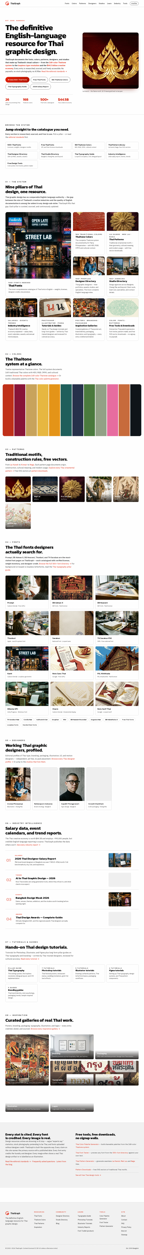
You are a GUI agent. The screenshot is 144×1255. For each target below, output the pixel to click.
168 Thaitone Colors (60, 79)
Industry (117, 3)
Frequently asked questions (43, 1161)
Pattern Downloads (83, 1169)
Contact (124, 1220)
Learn (109, 3)
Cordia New (28, 719)
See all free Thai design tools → (88, 1175)
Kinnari (24, 464)
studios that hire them (35, 762)
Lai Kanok (14, 464)
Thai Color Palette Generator (87, 1144)
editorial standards (16, 137)
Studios (102, 3)
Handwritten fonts (30, 725)
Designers (92, 3)
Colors (74, 3)
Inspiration (38, 1227)
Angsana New (96, 719)
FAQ (122, 1223)
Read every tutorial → (30, 959)
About (123, 1216)
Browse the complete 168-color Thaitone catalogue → (36, 375)
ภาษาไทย (134, 3)
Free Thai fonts (128, 719)
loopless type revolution (28, 65)
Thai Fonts (38, 1216)
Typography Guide (84, 1216)
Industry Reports (84, 1227)
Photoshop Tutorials (85, 1220)
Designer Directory (62, 1216)
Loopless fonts (12, 725)
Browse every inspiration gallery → (45, 1029)
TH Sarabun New (13, 719)
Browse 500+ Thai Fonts (17, 79)
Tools (125, 3)
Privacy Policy (126, 1227)
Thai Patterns (39, 1223)
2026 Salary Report (40, 86)
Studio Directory (62, 1220)
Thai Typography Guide (17, 86)
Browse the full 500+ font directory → (55, 563)
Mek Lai (124, 1161)
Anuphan (55, 719)
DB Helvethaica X (111, 719)
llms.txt (124, 1231)
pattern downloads (39, 471)
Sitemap (124, 1235)
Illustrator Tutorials (85, 1223)
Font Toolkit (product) (86, 1231)
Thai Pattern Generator (85, 1161)
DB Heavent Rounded (78, 719)
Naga (32, 464)
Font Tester (104, 1222)
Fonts (67, 3)
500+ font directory (120, 1153)
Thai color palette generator (47, 379)
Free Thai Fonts (39, 79)
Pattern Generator (106, 1226)
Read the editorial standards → (54, 71)
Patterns (82, 3)
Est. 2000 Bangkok (132, 1248)
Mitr (64, 719)
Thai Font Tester (82, 1153)
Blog (57, 1223)
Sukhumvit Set (41, 719)
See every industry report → (28, 845)
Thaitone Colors (40, 1220)
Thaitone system (82, 1147)
